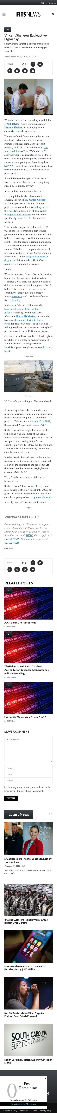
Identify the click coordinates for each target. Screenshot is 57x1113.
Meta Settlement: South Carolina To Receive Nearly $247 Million (24, 968)
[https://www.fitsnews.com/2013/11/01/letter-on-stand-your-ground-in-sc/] (28, 698)
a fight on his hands (41, 497)
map (32, 489)
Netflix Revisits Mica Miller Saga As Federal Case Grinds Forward (24, 1014)
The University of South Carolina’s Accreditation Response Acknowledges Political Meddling (26, 670)
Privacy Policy (45, 1111)
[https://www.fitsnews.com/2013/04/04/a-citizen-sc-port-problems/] (28, 603)
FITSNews (11, 57)
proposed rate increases (19, 214)
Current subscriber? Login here (23, 1104)
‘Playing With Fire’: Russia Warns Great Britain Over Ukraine (26, 921)
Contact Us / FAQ (10, 1111)
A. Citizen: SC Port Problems (20, 622)
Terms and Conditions (28, 1111)
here (45, 347)
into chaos (17, 296)
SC (8, 30)
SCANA (8, 166)
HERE (29, 535)
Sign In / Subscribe (49, 3)
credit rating (14, 300)
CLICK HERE (11, 539)
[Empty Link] (49, 814)
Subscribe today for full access (23, 1099)
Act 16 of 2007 (42, 421)
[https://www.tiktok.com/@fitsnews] (48, 1094)
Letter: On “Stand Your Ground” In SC (25, 717)
